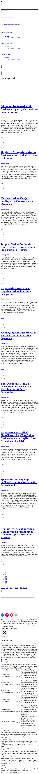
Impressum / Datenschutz (12, 600)
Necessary (6, 661)
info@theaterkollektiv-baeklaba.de (12, 24)
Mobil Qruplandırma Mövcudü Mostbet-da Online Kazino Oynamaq (18, 335)
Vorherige (4, 588)
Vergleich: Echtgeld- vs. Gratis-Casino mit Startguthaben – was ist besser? (19, 155)
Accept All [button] (14, 628)
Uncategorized (5, 117)
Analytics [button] (3, 746)
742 (21, 588)
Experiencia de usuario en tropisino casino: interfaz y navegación (16, 291)
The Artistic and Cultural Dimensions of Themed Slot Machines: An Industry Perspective (16, 388)
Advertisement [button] (5, 755)
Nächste (25, 588)
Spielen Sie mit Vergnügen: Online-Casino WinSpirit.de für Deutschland (19, 482)
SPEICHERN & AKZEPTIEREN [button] (11, 772)
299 (6, 572)
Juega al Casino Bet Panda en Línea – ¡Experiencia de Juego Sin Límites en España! (18, 247)
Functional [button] (4, 729)
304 (6, 581)
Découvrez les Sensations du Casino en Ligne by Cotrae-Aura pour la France (19, 109)
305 (6, 583)
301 (6, 576)
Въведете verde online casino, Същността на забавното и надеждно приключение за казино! (18, 533)
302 (6, 578)
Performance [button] (4, 737)
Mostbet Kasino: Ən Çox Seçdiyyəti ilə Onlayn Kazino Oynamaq (17, 201)
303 (6, 579)
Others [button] (3, 765)
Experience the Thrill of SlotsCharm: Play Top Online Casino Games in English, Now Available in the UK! (18, 436)
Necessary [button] (4, 659)
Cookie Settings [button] (5, 628)
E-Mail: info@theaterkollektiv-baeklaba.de (13, 608)
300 (6, 574)
